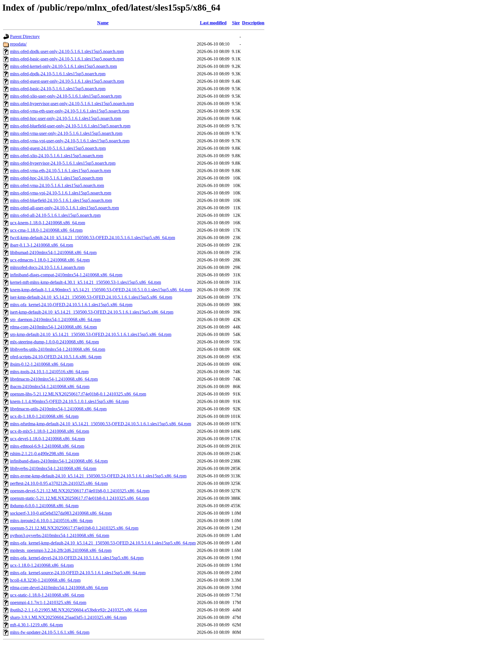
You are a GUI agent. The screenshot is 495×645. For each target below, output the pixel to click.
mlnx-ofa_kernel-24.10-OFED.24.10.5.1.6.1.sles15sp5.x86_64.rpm (71, 304)
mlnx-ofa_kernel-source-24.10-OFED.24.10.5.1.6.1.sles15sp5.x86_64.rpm (78, 572)
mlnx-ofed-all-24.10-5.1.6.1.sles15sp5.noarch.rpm (55, 215)
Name (103, 22)
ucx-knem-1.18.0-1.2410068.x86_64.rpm (47, 222)
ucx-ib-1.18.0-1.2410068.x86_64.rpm (44, 416)
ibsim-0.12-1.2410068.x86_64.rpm (41, 364)
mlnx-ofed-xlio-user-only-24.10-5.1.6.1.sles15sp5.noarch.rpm (65, 96)
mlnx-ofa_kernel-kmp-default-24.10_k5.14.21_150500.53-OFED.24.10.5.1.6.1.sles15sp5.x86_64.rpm (103, 542)
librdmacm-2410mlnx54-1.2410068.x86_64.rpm (54, 379)
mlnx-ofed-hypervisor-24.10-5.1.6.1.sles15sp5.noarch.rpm (62, 163)
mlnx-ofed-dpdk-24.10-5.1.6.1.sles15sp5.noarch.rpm (57, 73)
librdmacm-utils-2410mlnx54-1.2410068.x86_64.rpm (58, 408)
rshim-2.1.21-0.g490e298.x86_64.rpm (44, 453)
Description (253, 22)
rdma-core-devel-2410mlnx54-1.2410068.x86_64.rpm (59, 587)
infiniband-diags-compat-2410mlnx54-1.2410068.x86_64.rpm (66, 274)
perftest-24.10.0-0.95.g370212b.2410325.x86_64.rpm (59, 483)
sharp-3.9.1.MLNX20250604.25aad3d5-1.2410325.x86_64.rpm (68, 617)
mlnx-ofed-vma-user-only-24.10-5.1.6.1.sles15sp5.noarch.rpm (66, 133)
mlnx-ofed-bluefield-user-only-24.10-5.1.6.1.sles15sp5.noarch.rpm (70, 125)
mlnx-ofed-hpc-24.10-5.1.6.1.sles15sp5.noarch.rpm (56, 178)
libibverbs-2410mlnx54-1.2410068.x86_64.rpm (53, 468)
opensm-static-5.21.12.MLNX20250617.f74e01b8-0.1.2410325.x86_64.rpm (79, 498)
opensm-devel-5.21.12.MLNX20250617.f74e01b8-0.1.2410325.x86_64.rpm (80, 490)
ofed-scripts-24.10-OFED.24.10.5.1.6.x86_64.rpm (55, 356)
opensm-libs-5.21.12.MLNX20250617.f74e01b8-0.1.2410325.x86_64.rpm (78, 394)
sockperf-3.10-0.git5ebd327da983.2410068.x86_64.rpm (61, 513)
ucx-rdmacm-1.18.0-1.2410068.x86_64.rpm (50, 259)
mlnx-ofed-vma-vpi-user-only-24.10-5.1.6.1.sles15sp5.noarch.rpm (69, 140)
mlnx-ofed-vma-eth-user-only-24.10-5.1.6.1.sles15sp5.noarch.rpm (69, 111)
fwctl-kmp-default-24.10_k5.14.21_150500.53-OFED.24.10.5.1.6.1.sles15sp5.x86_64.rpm (92, 237)
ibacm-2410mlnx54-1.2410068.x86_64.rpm (49, 386)
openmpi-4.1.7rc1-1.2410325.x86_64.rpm (48, 602)
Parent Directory (25, 36)
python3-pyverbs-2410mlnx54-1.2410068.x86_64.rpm (59, 535)
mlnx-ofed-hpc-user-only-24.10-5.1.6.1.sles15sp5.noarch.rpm (65, 118)
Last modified (213, 22)
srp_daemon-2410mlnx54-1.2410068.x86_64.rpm (55, 319)
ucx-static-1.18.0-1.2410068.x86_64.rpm (47, 595)
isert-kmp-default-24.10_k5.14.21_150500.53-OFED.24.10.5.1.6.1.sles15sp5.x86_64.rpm (91, 312)
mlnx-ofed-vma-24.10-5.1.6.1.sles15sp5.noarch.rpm (57, 185)
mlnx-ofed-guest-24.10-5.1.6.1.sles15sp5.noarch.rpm (58, 148)
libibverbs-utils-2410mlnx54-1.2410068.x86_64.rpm (57, 349)
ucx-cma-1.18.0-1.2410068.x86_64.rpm (46, 230)
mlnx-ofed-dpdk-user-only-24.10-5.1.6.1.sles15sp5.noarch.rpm (67, 51)
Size (236, 22)
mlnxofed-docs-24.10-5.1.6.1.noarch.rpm (47, 267)
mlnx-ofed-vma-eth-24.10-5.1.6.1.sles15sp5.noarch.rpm (60, 170)
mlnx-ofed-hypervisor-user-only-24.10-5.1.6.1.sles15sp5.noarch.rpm (72, 103)
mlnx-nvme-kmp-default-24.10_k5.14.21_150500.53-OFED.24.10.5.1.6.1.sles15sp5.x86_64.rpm (98, 475)
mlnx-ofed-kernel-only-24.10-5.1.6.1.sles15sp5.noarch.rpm (63, 66)
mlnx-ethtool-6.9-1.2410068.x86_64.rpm (47, 446)
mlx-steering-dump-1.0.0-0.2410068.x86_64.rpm (54, 341)
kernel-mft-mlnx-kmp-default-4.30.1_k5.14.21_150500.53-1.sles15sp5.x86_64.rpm (85, 282)
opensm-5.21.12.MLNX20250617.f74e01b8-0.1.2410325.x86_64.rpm (74, 528)
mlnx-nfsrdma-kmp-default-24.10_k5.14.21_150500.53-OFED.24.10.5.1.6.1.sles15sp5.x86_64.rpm (100, 423)
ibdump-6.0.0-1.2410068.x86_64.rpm (44, 505)
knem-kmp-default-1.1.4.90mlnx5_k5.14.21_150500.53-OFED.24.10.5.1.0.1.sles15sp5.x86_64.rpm (101, 289)
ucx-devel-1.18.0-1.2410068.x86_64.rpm (47, 438)
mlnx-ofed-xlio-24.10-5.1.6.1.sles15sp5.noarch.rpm (56, 155)
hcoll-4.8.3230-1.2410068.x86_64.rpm (45, 580)
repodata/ (18, 44)
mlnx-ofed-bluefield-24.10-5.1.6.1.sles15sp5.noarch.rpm (61, 200)
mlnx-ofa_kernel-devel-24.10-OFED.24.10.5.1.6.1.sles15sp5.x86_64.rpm (77, 557)
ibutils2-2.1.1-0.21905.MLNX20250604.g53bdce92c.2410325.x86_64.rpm (78, 609)
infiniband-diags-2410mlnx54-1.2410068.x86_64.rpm (59, 461)
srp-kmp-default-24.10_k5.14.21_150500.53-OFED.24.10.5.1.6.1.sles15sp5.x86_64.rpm (90, 334)
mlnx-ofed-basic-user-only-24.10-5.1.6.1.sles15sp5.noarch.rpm (67, 58)
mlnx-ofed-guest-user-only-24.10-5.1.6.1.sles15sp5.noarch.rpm (67, 81)
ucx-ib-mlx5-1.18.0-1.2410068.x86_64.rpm (49, 431)
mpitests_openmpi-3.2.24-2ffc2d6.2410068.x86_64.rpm (60, 550)
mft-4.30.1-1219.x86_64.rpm (36, 624)
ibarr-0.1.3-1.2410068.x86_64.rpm (41, 245)
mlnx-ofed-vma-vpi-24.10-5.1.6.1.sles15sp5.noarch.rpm (60, 192)
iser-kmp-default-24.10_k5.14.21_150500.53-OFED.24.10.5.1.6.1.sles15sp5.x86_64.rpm (91, 297)
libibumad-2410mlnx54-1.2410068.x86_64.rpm (53, 252)
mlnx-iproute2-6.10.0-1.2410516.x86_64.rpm (51, 520)
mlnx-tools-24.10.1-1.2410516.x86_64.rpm (49, 371)
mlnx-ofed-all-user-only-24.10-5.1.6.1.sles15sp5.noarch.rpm (64, 207)
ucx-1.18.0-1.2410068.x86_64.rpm (42, 565)
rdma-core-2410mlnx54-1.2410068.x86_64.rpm (53, 327)
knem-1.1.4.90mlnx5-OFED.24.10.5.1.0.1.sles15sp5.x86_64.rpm (69, 401)
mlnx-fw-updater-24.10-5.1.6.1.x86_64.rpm (49, 632)
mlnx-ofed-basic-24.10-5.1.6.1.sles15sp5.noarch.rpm (57, 88)
